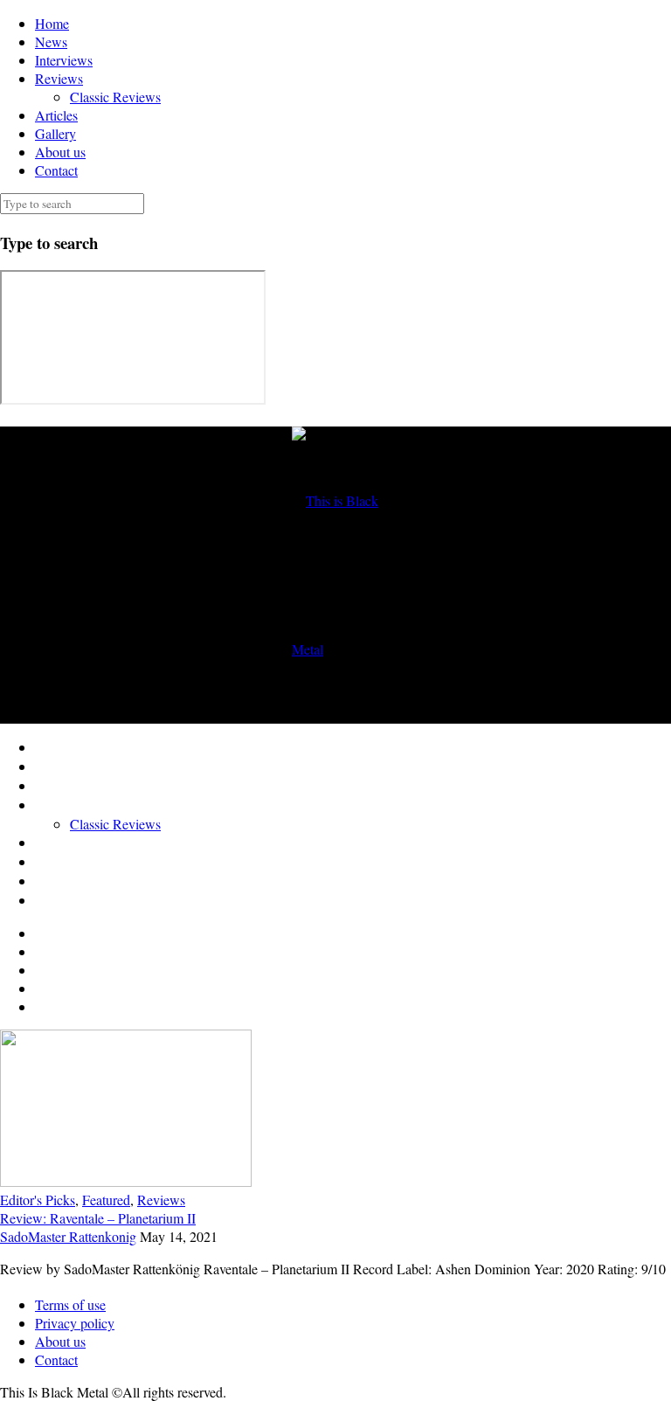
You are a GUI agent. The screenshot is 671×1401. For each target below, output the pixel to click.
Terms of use (70, 1304)
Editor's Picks (37, 1199)
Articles (56, 115)
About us (60, 151)
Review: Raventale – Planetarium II (98, 1218)
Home (52, 23)
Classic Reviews (115, 96)
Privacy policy (74, 1323)
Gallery (55, 133)
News (51, 41)
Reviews (59, 78)
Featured (106, 1199)
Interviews (64, 60)
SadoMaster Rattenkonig (68, 1236)
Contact (56, 170)
